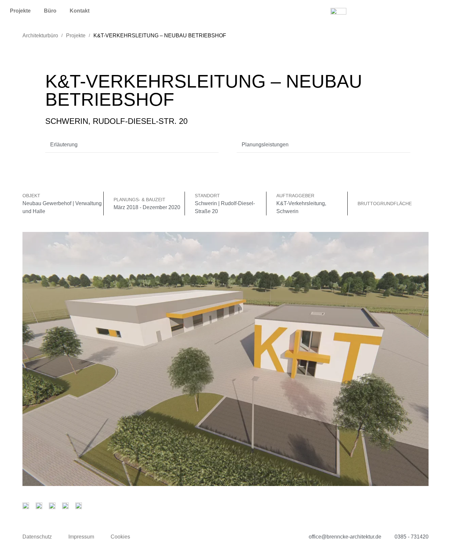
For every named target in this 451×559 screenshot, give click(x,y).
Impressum (81, 537)
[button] (132, 145)
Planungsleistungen (265, 144)
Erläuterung (64, 144)
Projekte (20, 11)
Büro (50, 11)
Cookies (120, 537)
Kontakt (79, 11)
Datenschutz (37, 537)
